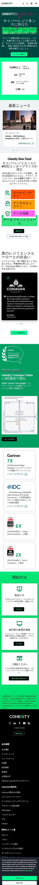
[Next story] (26, 324)
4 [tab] (23, 150)
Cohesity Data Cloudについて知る (19, 236)
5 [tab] (25, 150)
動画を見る (19, 231)
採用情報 (5, 767)
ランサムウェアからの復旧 (12, 848)
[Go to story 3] (21, 323)
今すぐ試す (19, 644)
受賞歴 (4, 772)
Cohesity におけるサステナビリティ (16, 781)
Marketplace (6, 810)
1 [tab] (13, 150)
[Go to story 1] (17, 323)
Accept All (19, 878)
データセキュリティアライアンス (15, 801)
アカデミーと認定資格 (10, 806)
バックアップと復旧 (10, 844)
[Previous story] (13, 324)
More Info (19, 883)
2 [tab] (17, 150)
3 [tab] (19, 150)
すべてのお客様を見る (19, 333)
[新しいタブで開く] (10, 723)
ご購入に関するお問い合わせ (19, 678)
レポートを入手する (9, 439)
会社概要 (5, 749)
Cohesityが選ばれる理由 (11, 792)
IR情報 (4, 763)
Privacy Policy (28, 870)
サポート (5, 835)
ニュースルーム (8, 758)
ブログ (4, 839)
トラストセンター (9, 814)
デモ (3, 819)
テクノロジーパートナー (11, 797)
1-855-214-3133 (19, 728)
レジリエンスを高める (19, 54)
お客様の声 (6, 776)
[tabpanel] (19, 32)
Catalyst (5, 823)
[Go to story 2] (19, 323)
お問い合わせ (18, 733)
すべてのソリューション (11, 853)
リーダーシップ (8, 754)
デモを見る (19, 609)
